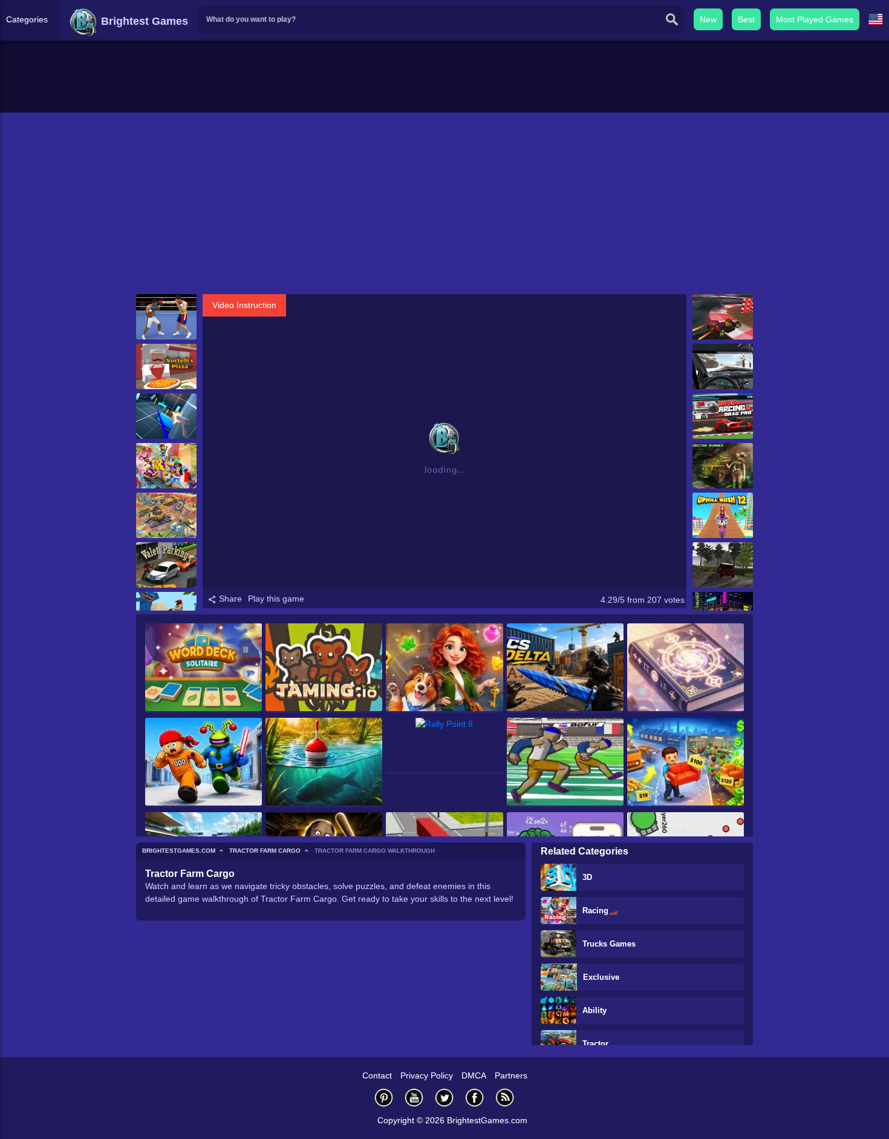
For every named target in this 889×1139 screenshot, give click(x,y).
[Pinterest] (384, 1097)
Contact (377, 1075)
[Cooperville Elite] (722, 565)
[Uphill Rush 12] (722, 515)
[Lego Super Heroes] (722, 317)
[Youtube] (414, 1097)
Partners (511, 1075)
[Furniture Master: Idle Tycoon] (685, 762)
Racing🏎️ (600, 910)
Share (229, 598)
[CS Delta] (565, 668)
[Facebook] (475, 1097)
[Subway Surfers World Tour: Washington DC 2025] (166, 465)
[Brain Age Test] (685, 668)
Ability (594, 1010)
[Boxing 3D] (166, 317)
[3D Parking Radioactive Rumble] (722, 465)
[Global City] (166, 515)
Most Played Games (814, 19)
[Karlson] (166, 416)
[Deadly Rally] (722, 366)
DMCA (473, 1075)
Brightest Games (143, 21)
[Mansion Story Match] (444, 668)
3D (587, 877)
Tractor (595, 1043)
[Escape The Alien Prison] (203, 762)
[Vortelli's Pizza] (166, 366)
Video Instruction (244, 305)
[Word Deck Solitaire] (203, 668)
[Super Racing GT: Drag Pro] (722, 416)
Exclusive (601, 977)
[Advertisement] (444, 203)
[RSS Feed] (505, 1097)
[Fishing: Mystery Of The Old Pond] (323, 762)
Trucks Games (609, 943)
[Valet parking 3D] (166, 565)
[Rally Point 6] (444, 746)
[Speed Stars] (565, 762)
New (708, 19)
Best (746, 19)
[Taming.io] (323, 668)
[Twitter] (444, 1097)
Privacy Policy (426, 1075)
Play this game (276, 598)
